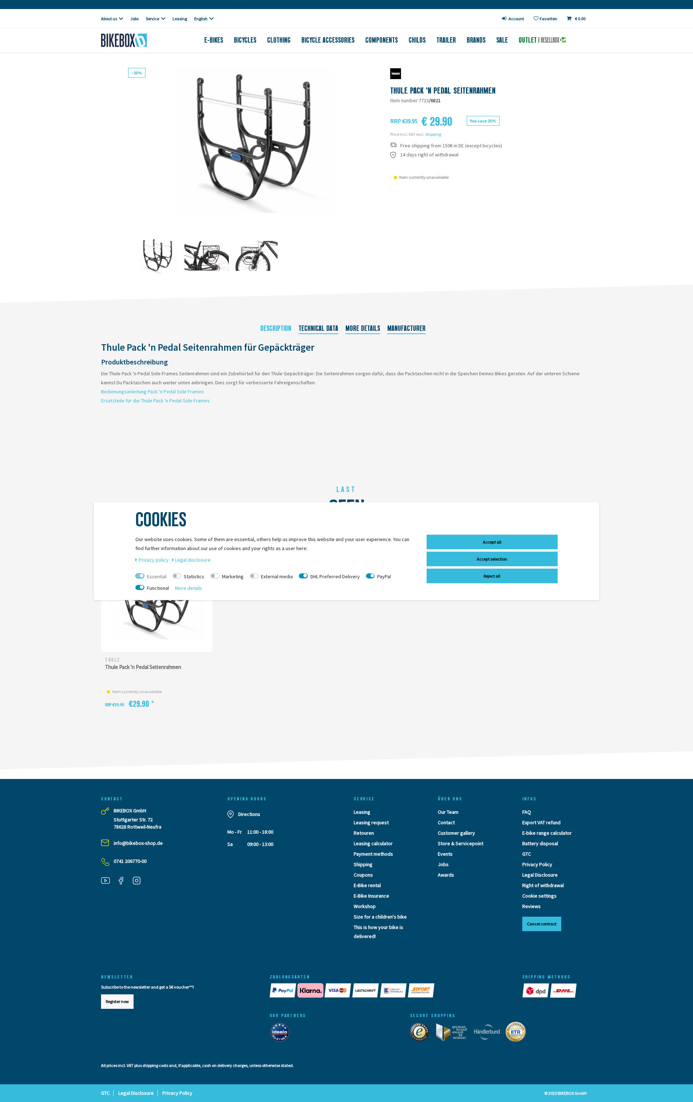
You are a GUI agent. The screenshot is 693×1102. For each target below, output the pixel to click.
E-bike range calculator (547, 833)
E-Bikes (213, 40)
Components (381, 40)
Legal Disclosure (540, 875)
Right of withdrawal (543, 885)
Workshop (365, 906)
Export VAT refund (541, 822)
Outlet (529, 40)
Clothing (279, 40)
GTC (526, 854)
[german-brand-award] (454, 1033)
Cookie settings (539, 896)
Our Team (448, 812)
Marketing (233, 576)
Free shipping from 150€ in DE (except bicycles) (451, 146)
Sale (502, 40)
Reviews (531, 906)
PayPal (384, 576)
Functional (158, 587)
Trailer (446, 40)
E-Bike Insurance (371, 896)
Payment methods (373, 854)
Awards (446, 875)
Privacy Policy (537, 864)
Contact (446, 822)
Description (275, 328)
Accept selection (492, 558)
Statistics (194, 576)
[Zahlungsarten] (389, 990)
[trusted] (422, 1033)
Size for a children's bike (380, 916)
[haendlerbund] (489, 1033)
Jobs (134, 18)
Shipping (433, 134)
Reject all (492, 575)
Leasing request (371, 822)
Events (445, 854)
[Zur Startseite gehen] (136, 40)
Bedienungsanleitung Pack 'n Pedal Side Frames (152, 391)
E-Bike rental (367, 885)
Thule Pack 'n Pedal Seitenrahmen (143, 667)
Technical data (318, 328)
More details (362, 328)
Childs (417, 40)
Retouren (364, 833)
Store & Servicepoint (460, 843)
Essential (156, 576)
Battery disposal (540, 843)
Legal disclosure (192, 559)
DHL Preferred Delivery (335, 576)
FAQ (526, 812)
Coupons (363, 875)
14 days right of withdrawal (429, 155)
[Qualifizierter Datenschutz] (518, 1033)
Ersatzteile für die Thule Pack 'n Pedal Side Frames (155, 400)
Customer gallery (456, 833)
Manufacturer (406, 328)
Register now (117, 1001)
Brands (476, 40)
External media (277, 576)
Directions (249, 814)
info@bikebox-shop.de (138, 843)
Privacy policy (154, 559)
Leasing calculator (373, 843)
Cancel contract (542, 923)
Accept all (492, 541)
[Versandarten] (550, 990)
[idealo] (282, 1033)
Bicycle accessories (327, 40)
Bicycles (245, 40)
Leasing (180, 18)
